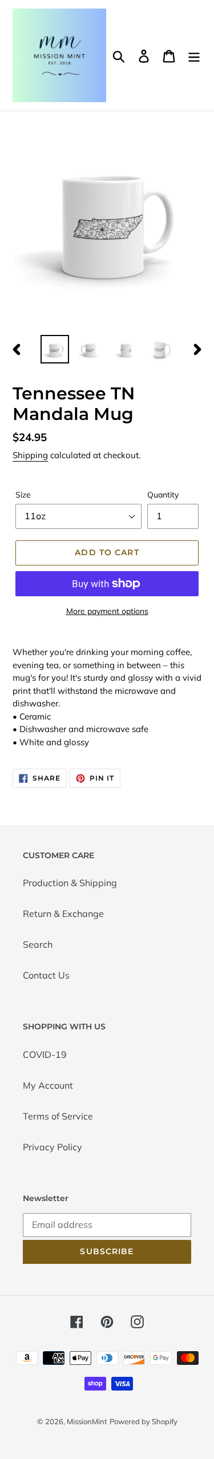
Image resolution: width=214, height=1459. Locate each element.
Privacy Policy (52, 1147)
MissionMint (87, 1421)
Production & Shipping (70, 882)
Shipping (30, 455)
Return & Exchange (63, 913)
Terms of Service (58, 1116)
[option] (54, 349)
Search (38, 944)
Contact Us (46, 975)
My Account (48, 1085)
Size (23, 495)
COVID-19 (45, 1054)
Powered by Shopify (143, 1421)
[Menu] (194, 55)
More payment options (107, 611)
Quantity (163, 495)
